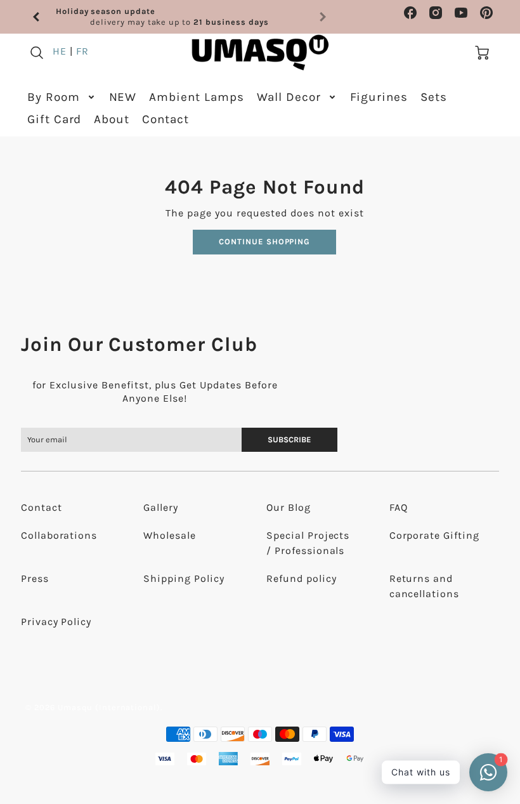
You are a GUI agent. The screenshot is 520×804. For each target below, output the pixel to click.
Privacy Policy (56, 622)
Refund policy (301, 578)
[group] (179, 17)
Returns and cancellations (424, 586)
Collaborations (59, 535)
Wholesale (169, 535)
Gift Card (54, 119)
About (111, 119)
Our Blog (288, 507)
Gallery (160, 507)
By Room (53, 97)
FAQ (398, 507)
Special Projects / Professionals (307, 543)
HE (60, 51)
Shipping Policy (183, 578)
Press (35, 578)
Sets (433, 97)
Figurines (379, 97)
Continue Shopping (264, 241)
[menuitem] (62, 97)
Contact (165, 119)
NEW (123, 97)
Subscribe (290, 439)
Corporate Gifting (434, 535)
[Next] (322, 17)
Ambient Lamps (196, 97)
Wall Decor (289, 97)
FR (82, 51)
